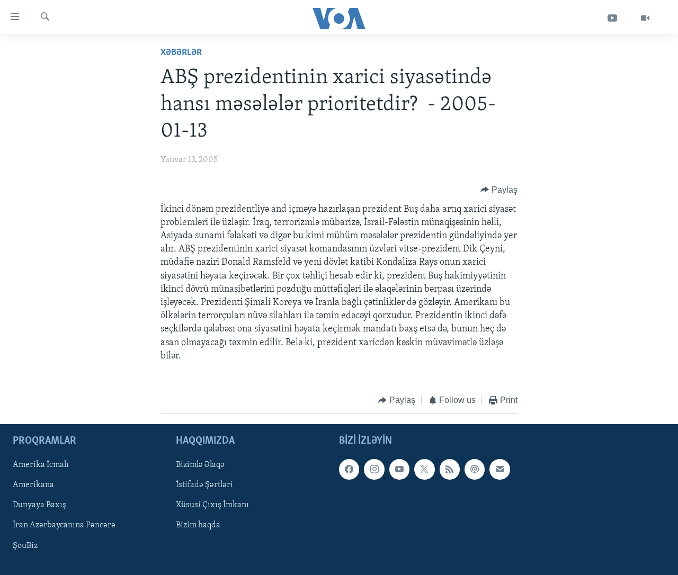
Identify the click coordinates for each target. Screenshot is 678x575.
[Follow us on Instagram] (374, 470)
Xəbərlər (181, 53)
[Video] (645, 18)
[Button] (499, 190)
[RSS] (450, 470)
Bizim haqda (198, 526)
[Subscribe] (499, 470)
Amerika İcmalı (41, 465)
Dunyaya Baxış (39, 505)
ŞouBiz (25, 546)
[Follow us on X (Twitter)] (424, 470)
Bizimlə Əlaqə (200, 465)
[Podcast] (475, 470)
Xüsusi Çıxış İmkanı (212, 505)
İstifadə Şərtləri (204, 485)
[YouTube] (612, 18)
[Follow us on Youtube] (399, 470)
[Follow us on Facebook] (349, 470)
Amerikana (33, 485)
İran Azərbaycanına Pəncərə (64, 526)
